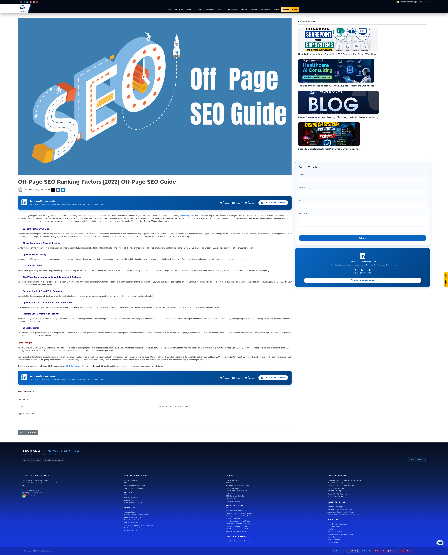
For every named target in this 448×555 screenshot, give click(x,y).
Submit (252, 304)
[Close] (286, 243)
